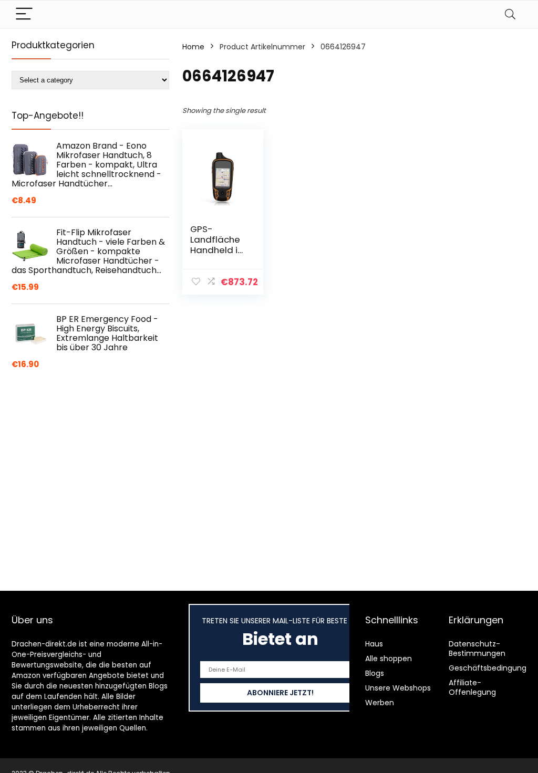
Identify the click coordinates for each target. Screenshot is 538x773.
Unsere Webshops (398, 688)
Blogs (374, 673)
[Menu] (24, 14)
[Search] (510, 14)
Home (193, 46)
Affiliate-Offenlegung (472, 687)
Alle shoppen (388, 658)
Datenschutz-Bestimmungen (477, 649)
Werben (379, 702)
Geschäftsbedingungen (492, 668)
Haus (374, 644)
